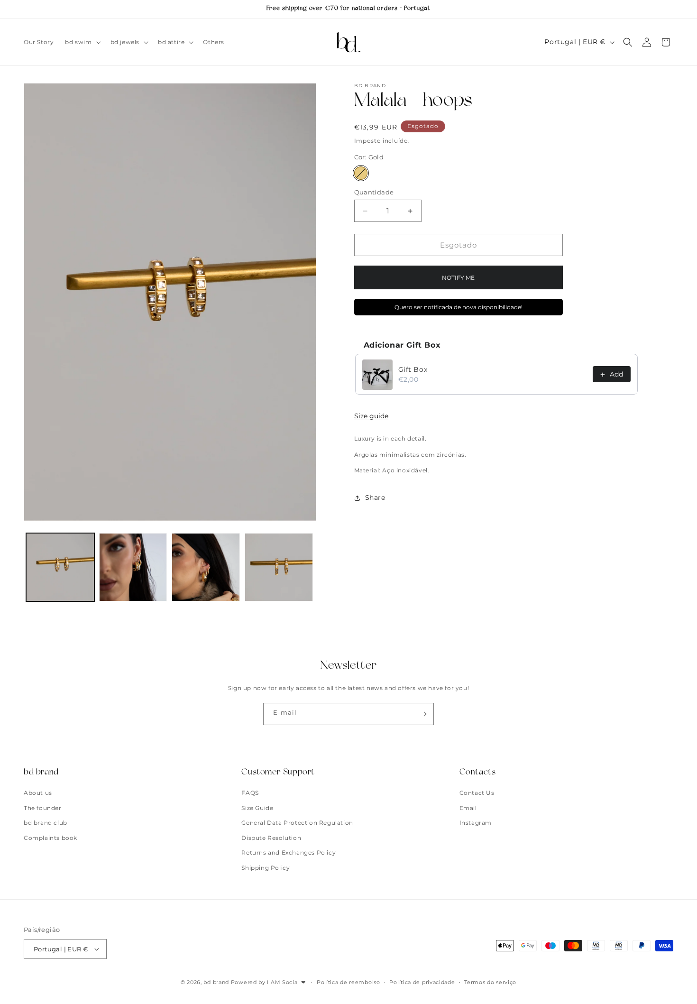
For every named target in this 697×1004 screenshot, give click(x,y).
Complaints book (50, 837)
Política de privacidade (422, 982)
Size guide (371, 416)
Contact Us (477, 792)
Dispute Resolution (271, 837)
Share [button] (375, 498)
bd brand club (45, 822)
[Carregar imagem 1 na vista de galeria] (60, 567)
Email (468, 807)
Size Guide (257, 807)
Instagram (475, 822)
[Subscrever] (423, 714)
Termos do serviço (490, 982)
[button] (81, 42)
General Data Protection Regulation (297, 822)
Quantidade (374, 192)
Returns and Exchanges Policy (288, 852)
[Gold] (360, 173)
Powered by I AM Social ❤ (269, 982)
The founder (43, 807)
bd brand (216, 982)
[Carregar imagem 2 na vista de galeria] (133, 567)
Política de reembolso (348, 982)
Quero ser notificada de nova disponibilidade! (458, 307)
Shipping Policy (265, 867)
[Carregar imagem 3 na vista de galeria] (206, 567)
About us (38, 792)
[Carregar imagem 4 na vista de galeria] (279, 567)
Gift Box (413, 370)
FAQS (249, 792)
